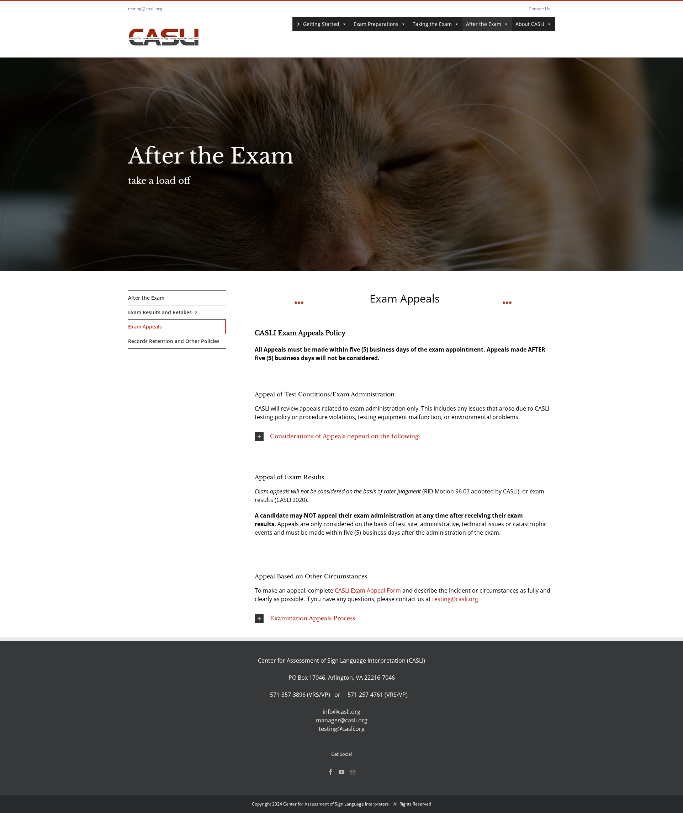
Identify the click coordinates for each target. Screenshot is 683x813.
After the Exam (483, 24)
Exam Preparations (376, 24)
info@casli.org (341, 712)
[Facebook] (330, 772)
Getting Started (321, 24)
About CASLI (529, 24)
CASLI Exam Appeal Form (368, 590)
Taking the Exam (432, 24)
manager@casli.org (341, 720)
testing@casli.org (145, 9)
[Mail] (352, 772)
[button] (405, 436)
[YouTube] (341, 772)
